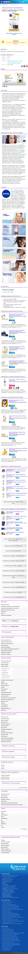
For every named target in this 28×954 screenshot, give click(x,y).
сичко (8, 890)
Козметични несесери (6, 652)
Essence (2, 813)
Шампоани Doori (4, 797)
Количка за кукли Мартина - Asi (8, 929)
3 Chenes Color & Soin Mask (7, 922)
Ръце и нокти (4, 727)
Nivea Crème (14, 194)
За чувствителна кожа (6, 676)
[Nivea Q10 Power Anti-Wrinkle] (14, 22)
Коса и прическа (4, 645)
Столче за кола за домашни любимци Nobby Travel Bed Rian (13, 933)
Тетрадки (3, 840)
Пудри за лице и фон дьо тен (7, 643)
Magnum (3, 822)
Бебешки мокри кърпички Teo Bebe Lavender (11, 906)
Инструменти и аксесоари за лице (8, 697)
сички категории (23, 787)
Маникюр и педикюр (5, 647)
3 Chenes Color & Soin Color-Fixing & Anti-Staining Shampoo (13, 921)
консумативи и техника (8, 879)
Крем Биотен (4, 801)
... (20, 327)
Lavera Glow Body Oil (6, 910)
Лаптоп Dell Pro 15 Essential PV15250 (9, 935)
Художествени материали (7, 880)
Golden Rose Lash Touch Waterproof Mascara (11, 919)
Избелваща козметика (6, 694)
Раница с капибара (5, 845)
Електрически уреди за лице (7, 699)
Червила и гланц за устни (6, 641)
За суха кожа (4, 670)
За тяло (2, 766)
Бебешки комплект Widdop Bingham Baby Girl (11, 939)
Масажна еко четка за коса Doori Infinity (10, 913)
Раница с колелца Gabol (6, 850)
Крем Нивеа (3, 611)
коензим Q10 (21, 149)
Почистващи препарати (7, 877)
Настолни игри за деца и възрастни (9, 876)
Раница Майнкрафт (5, 852)
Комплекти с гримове (5, 654)
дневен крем (6, 290)
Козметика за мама (5, 778)
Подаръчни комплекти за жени (8, 610)
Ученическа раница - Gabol (8, 930)
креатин (7, 109)
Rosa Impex (3, 811)
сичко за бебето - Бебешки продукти (10, 885)
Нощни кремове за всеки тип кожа (15, 62)
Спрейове (3, 690)
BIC (1, 820)
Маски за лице (4, 683)
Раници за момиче (5, 849)
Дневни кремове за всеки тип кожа (15, 60)
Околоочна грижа (5, 662)
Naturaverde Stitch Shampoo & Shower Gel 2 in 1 (11, 915)
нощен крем (6, 292)
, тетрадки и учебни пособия (10, 888)
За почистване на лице (6, 660)
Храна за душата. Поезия (7, 948)
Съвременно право (6, 949)
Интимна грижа (4, 734)
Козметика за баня (5, 718)
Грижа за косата (4, 716)
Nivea (8, 59)
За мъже (3, 703)
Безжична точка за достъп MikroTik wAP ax (10, 938)
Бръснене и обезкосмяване (7, 732)
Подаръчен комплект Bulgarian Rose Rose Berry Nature (13, 909)
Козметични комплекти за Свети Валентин (10, 606)
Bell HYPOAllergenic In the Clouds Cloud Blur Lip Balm (12, 923)
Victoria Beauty (4, 818)
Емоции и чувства (6, 927)
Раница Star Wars (4, 843)
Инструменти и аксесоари (6, 650)
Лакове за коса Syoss (5, 794)
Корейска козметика (5, 799)
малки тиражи (9, 892)
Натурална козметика (5, 708)
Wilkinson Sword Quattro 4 (7, 918)
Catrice (2, 816)
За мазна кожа (5, 674)
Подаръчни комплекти (6, 741)
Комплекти (3, 710)
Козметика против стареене (7, 680)
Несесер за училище (5, 841)
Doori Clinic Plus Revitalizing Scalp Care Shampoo (11, 914)
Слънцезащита (4, 704)
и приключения (7, 893)
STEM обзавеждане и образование (9, 887)
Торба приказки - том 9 (7, 947)
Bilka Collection (4, 795)
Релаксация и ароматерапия (7, 738)
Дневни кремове (4, 664)
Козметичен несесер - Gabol (8, 901)
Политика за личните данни (23, 953)
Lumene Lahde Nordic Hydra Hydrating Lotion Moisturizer (13, 917)
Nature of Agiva (4, 814)
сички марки (24, 829)
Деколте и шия (4, 701)
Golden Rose (3, 823)
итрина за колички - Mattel (8, 946)
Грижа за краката (4, 725)
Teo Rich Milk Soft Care (7, 902)
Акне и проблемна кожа (6, 692)
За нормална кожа (5, 668)
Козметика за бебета (5, 775)
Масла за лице (4, 689)
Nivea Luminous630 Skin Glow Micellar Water (10, 905)
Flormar (2, 613)
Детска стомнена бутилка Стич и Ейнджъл (10, 934)
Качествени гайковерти (6, 615)
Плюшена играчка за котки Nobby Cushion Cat (11, 943)
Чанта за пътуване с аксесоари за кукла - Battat (11, 940)
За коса (2, 768)
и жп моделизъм (8, 889)
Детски (6, 884)
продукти (7, 881)
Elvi (2, 825)
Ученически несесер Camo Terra (8, 942)
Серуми (2, 681)
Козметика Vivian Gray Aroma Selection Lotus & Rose (12, 804)
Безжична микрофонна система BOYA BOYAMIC (11, 944)
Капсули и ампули (5, 685)
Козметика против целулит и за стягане (9, 608)
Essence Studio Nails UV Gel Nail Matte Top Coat (11, 908)
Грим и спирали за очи (6, 640)
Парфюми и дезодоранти (6, 729)
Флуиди (2, 687)
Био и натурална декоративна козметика (10, 648)
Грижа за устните (5, 696)
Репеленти (3, 731)
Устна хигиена (4, 736)
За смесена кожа (5, 672)
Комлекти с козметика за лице (14, 63)
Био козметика (4, 706)
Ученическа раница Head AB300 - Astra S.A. (10, 936)
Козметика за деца (5, 777)
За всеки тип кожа (14, 4)
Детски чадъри (4, 847)
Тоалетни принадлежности (7, 739)
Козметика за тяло (5, 604)
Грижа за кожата (4, 720)
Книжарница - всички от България (10, 875)
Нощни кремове (4, 666)
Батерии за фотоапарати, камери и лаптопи (11, 897)
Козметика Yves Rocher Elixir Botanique (9, 803)
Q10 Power (14, 11)
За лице (2, 765)
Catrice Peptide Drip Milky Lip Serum (9, 904)
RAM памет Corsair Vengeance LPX (9, 931)
